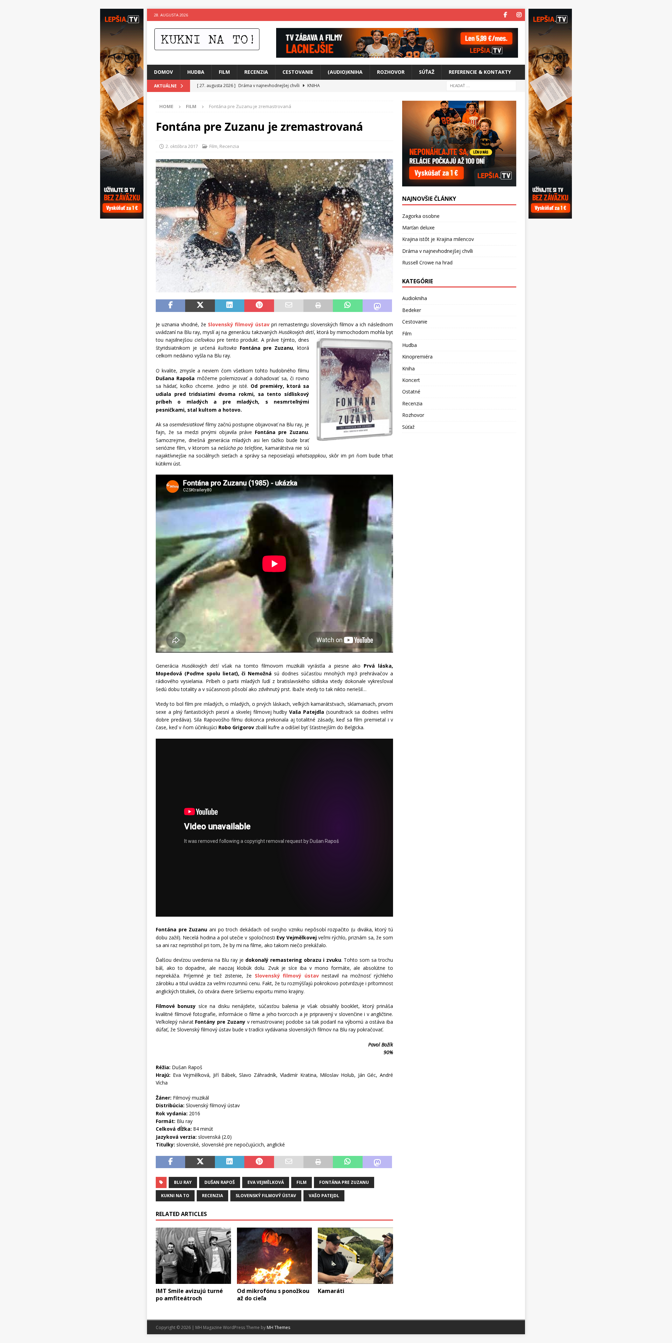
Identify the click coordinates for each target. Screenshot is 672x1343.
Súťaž (426, 72)
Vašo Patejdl (324, 1196)
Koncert (411, 380)
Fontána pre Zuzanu (344, 1182)
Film (224, 72)
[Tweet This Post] (200, 305)
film (301, 1182)
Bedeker (411, 310)
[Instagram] (519, 15)
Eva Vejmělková (265, 1182)
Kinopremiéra (417, 356)
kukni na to (175, 1196)
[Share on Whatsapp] (347, 305)
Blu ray (183, 1182)
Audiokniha (414, 298)
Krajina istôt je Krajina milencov (438, 239)
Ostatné (411, 391)
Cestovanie (297, 72)
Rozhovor (391, 72)
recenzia (212, 1196)
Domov (163, 72)
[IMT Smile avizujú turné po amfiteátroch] (193, 1256)
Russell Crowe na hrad (427, 262)
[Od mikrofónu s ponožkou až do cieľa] (274, 1256)
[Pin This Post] (259, 305)
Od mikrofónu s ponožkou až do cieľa (273, 1294)
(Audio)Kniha (345, 72)
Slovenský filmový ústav (266, 1196)
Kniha (408, 368)
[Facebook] (505, 15)
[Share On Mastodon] (377, 305)
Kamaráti (331, 1291)
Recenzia (256, 72)
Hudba (195, 72)
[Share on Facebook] (170, 305)
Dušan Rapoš (219, 1182)
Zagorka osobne (421, 216)
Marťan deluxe (418, 227)
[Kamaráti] (355, 1256)
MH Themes (278, 1327)
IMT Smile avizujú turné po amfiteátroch (189, 1294)
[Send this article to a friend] (288, 305)
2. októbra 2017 (182, 146)
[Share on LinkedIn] (229, 305)
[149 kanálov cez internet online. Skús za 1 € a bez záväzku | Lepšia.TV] (397, 53)
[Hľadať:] (481, 85)
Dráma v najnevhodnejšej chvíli (437, 251)
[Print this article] (318, 305)
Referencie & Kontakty (480, 72)
